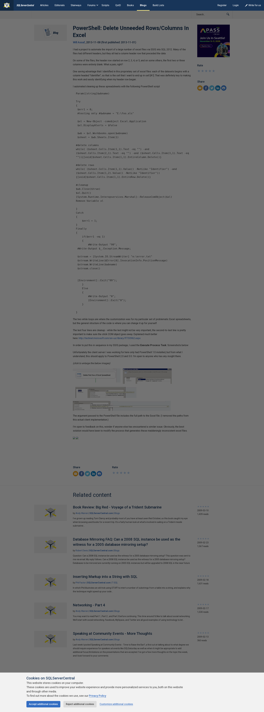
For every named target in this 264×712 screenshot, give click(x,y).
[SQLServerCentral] (7, 5)
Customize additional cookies (116, 704)
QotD (118, 5)
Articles (44, 5)
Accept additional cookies (43, 704)
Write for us (254, 5)
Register (222, 5)
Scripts (105, 5)
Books (130, 5)
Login (236, 5)
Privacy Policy (97, 695)
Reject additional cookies (80, 704)
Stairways (76, 5)
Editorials (60, 5)
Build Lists (158, 5)
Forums (91, 5)
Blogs (143, 5)
